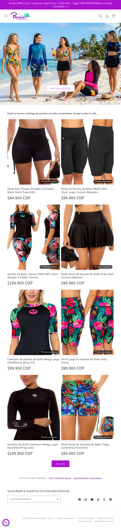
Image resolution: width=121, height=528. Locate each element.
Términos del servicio (105, 518)
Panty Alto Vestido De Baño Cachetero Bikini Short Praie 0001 (30, 190)
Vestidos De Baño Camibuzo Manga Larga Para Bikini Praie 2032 (32, 446)
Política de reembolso (65, 518)
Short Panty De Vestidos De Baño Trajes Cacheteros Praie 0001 (85, 446)
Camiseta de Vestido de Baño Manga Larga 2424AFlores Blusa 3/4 (33, 361)
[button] (6, 16)
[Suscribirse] (57, 499)
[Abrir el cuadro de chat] (5, 522)
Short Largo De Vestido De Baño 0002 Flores (84, 361)
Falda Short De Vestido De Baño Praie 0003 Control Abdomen (87, 275)
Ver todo (60, 463)
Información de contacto (104, 521)
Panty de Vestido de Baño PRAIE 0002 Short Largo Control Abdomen (84, 190)
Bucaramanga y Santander (88, 478)
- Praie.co (50, 518)
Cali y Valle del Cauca (60, 478)
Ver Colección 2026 (60, 88)
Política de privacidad (85, 518)
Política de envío (85, 521)
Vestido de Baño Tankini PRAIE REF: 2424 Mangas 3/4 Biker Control (32, 275)
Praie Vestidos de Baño (37, 518)
